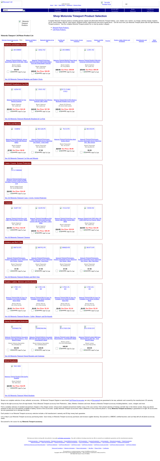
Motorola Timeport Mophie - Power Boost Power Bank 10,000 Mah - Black (16, 61)
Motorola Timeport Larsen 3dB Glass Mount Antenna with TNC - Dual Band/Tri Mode (89, 338)
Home (51, 5)
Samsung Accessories (72, 442)
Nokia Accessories (35, 442)
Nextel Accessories (127, 441)
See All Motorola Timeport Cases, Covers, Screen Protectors (25, 198)
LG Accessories (104, 441)
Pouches (107, 40)
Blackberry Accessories (57, 441)
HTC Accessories (83, 441)
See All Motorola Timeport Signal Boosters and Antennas (24, 356)
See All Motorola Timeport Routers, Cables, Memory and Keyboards (28, 316)
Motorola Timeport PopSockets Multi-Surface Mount (65, 140)
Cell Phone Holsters (131, 444)
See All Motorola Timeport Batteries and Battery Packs (24, 79)
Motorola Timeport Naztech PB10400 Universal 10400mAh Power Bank (90, 61)
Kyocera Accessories (94, 441)
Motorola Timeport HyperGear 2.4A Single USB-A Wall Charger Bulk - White (65, 220)
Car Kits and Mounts (61, 40)
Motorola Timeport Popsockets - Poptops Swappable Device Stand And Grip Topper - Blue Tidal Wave (89, 259)
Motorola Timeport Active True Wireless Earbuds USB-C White (40, 100)
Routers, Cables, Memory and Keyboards (122, 40)
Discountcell (96, 400)
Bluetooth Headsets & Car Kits (47, 40)
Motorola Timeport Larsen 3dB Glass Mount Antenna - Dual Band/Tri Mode (65, 337)
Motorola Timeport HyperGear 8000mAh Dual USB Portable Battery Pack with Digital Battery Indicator (41, 62)
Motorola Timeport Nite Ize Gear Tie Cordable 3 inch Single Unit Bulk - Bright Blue (40, 299)
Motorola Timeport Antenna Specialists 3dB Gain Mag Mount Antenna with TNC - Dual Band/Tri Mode (41, 338)
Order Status (62, 5)
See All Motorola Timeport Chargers (17, 237)
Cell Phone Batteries (52, 444)
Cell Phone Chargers (87, 444)
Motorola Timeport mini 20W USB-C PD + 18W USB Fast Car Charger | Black (89, 219)
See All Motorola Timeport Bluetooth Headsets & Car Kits (25, 119)
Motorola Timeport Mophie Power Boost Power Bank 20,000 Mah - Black (65, 61)
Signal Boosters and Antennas (141, 40)
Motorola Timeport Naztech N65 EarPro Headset (16, 377)
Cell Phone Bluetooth (64, 444)
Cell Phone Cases (75, 444)
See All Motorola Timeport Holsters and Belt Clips (22, 277)
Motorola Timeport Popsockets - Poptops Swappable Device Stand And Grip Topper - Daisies (16, 259)
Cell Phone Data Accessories (117, 444)
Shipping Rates (77, 5)
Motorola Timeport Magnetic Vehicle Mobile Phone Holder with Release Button (16, 141)
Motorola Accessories (115, 441)
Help (56, 5)
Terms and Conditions (57, 448)
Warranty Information (69, 448)
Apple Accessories (33, 441)
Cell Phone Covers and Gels (101, 444)
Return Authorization (81, 448)
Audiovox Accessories (44, 441)
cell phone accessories (64, 438)
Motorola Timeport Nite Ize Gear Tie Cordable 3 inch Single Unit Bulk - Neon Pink (65, 299)
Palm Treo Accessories (47, 442)
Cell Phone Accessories (76, 400)
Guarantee (69, 5)
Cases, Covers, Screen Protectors (76, 40)
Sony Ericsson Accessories (109, 442)
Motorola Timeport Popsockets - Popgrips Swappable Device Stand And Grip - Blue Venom (89, 141)
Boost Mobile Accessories (70, 441)
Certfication (106, 448)
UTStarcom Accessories (123, 442)
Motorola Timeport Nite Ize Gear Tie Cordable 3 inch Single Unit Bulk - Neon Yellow (16, 299)
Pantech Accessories (59, 442)
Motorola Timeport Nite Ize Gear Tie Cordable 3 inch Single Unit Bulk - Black (89, 299)
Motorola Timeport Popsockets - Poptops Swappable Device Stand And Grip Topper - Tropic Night (40, 141)
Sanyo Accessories (84, 442)
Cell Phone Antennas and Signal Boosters (34, 444)
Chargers (89, 40)
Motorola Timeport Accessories (10, 40)
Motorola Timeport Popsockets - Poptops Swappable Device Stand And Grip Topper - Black (65, 259)
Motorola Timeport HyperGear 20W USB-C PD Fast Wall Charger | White (16, 219)
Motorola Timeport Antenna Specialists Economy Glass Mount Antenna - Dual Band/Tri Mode (16, 338)
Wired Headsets (154, 40)
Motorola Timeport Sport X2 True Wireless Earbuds (16, 100)
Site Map (91, 448)
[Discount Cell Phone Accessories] (11, 6)
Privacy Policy (98, 448)
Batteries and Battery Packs (31, 40)
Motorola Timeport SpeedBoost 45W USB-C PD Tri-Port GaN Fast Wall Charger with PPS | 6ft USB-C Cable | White (41, 221)
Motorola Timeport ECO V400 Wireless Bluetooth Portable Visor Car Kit (65, 100)
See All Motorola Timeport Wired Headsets (20, 395)
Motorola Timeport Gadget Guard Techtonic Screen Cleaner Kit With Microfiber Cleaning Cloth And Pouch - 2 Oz (16, 181)
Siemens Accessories (95, 442)
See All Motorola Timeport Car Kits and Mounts (21, 158)
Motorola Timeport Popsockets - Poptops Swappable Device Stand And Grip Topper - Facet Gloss (40, 259)
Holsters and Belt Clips (98, 40)
